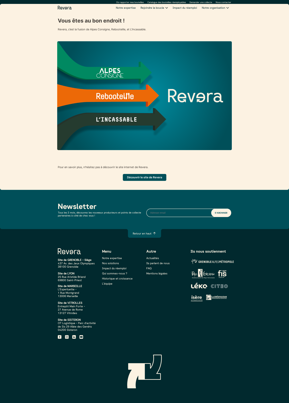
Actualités (152, 258)
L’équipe (107, 283)
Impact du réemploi (185, 7)
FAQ (149, 268)
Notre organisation (213, 7)
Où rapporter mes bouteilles (130, 2)
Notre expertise (126, 7)
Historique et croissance (117, 278)
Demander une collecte (201, 2)
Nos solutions (110, 263)
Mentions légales (156, 273)
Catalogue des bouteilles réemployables (166, 2)
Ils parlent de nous (158, 263)
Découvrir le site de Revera (144, 177)
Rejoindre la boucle (152, 7)
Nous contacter (223, 2)
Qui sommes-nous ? (114, 273)
